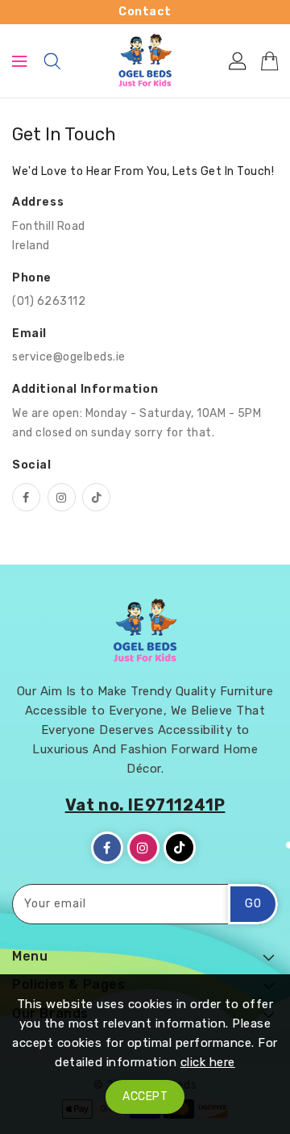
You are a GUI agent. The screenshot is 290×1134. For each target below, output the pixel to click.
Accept (145, 1096)
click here (207, 1062)
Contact (145, 12)
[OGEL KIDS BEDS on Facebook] (26, 497)
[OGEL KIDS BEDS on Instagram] (62, 497)
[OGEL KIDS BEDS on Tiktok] (96, 497)
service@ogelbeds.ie (69, 357)
